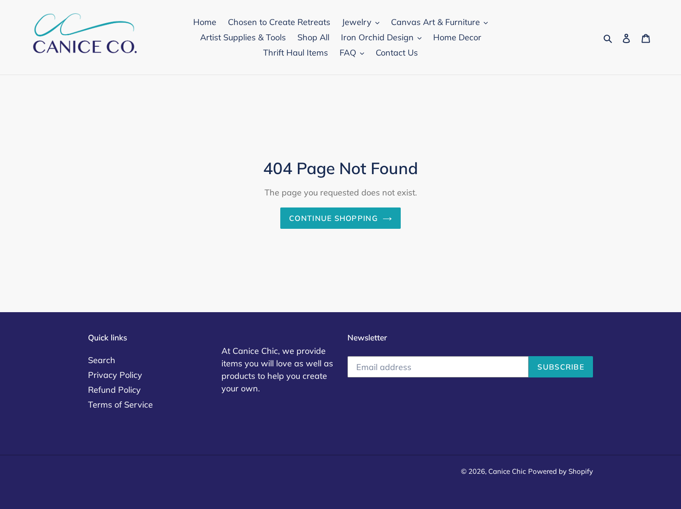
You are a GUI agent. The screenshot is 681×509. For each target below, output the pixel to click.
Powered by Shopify (560, 471)
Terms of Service (120, 404)
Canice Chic (507, 471)
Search (101, 360)
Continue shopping (333, 218)
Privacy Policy (115, 375)
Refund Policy (114, 389)
